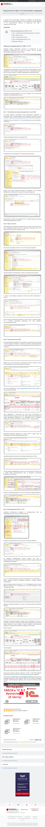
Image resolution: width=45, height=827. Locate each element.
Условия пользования (11, 818)
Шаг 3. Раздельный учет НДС (19, 37)
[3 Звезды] (8, 711)
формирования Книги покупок (11, 513)
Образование (35, 816)
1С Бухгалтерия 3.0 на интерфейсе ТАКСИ (21, 676)
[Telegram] (40, 739)
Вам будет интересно (17, 41)
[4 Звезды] (10, 711)
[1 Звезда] (4, 711)
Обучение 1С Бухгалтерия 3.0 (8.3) (15, 13)
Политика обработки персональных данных (15, 816)
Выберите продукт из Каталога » (10, 753)
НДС (23, 13)
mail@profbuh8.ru (35, 810)
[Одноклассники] (37, 739)
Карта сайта (35, 818)
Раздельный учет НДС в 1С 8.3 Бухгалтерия (17, 720)
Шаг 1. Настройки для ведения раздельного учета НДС (25, 33)
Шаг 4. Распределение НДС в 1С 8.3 (20, 39)
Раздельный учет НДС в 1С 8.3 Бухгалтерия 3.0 (17, 730)
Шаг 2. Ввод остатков (17, 35)
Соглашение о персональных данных (24, 818)
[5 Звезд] (12, 711)
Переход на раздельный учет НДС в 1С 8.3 (20, 31)
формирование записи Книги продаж (30, 388)
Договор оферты (27, 816)
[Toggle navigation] (43, 4)
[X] (39, 739)
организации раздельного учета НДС (21, 117)
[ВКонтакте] (36, 739)
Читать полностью (16, 723)
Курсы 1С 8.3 (5, 13)
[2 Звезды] (6, 711)
